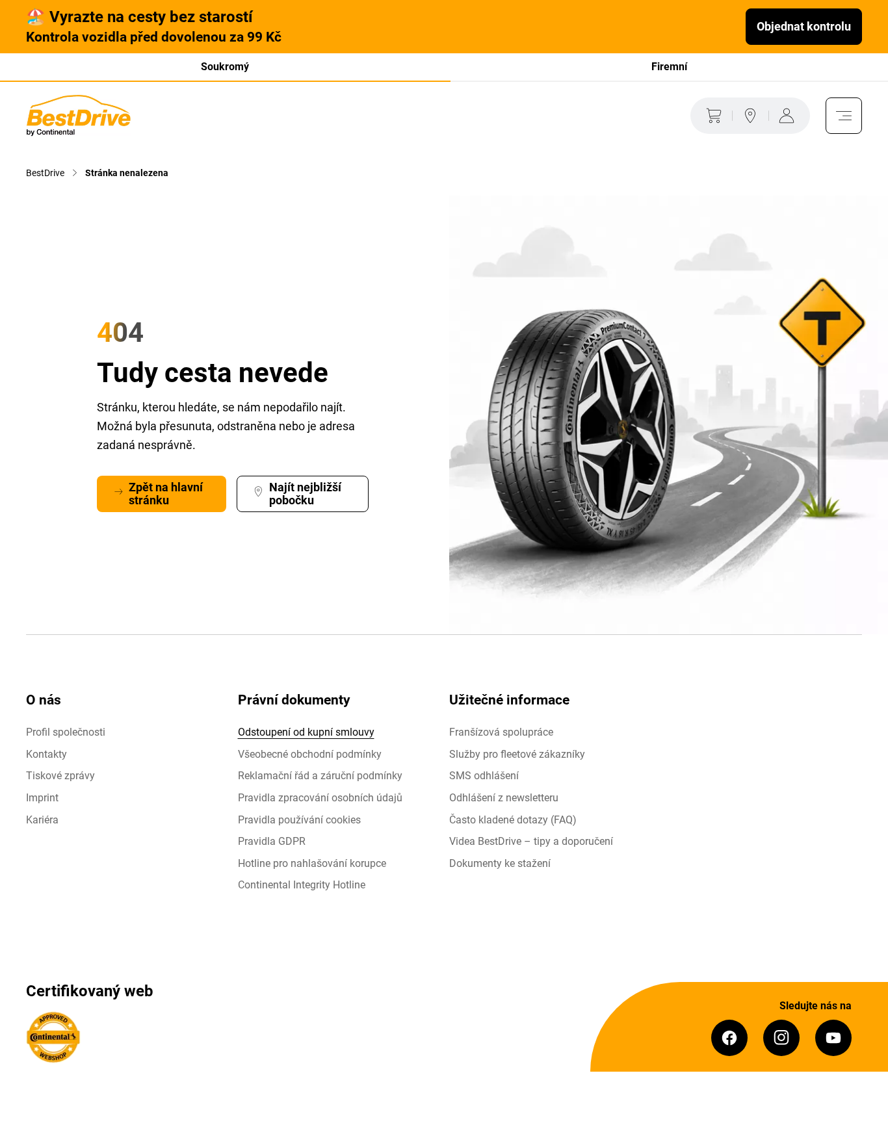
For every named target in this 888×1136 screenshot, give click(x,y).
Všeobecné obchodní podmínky (310, 754)
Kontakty (46, 754)
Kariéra (42, 820)
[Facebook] (729, 1038)
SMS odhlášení (484, 775)
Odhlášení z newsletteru (503, 798)
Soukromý (225, 66)
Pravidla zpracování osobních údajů (320, 798)
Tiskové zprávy (60, 775)
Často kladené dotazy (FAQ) (513, 820)
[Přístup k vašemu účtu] (789, 115)
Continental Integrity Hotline (301, 885)
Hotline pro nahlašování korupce (312, 863)
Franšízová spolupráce (501, 732)
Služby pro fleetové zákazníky (517, 754)
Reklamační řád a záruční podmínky (320, 775)
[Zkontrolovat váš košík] (711, 115)
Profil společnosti (65, 732)
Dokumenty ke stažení (500, 863)
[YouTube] (833, 1038)
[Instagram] (781, 1038)
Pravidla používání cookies (299, 820)
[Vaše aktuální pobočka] (750, 115)
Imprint (42, 798)
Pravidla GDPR (272, 841)
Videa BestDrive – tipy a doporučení (531, 841)
